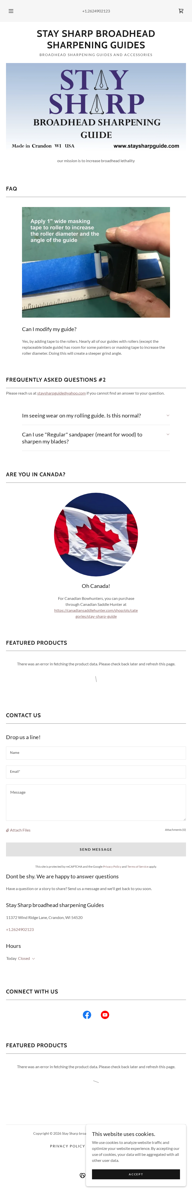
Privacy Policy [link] (112, 866)
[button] (14, 11)
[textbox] (96, 753)
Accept (136, 1174)
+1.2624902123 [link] (96, 10)
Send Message (96, 849)
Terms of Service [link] (137, 866)
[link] (181, 11)
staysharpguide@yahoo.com (61, 393)
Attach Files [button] (20, 830)
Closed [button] (24, 958)
